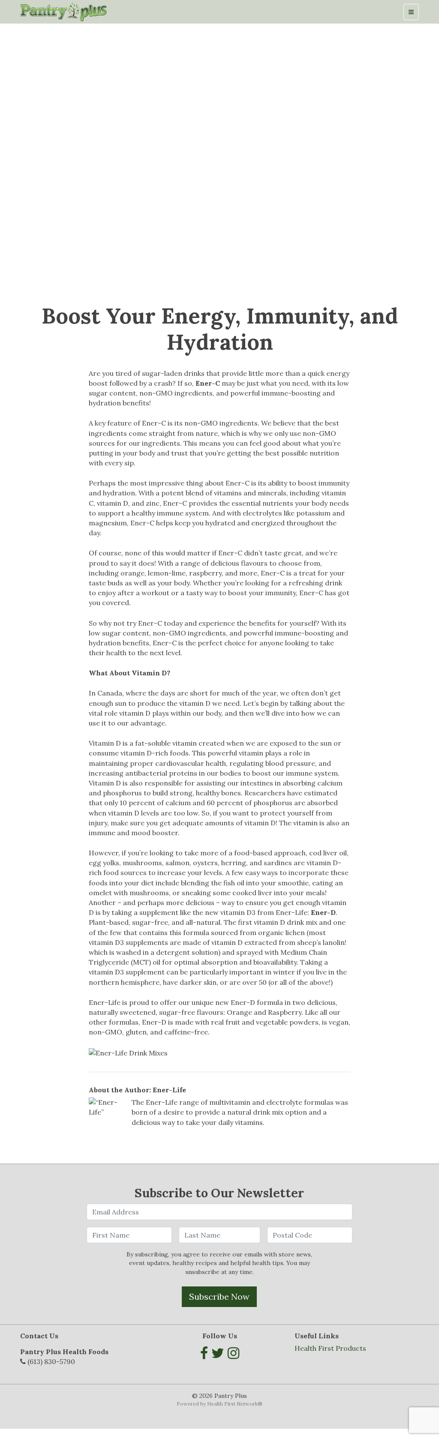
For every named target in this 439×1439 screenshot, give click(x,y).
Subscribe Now (219, 1296)
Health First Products (330, 1348)
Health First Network (232, 1403)
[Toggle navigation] (411, 12)
